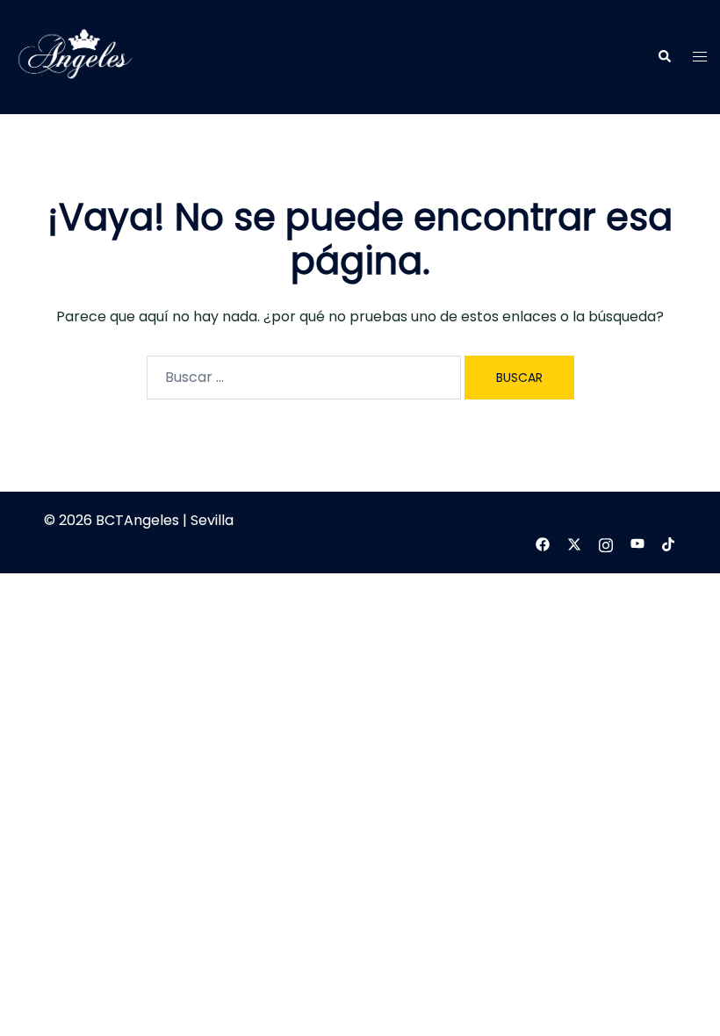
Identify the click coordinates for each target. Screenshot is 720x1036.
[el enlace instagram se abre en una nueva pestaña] (606, 544)
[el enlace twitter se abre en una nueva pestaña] (574, 544)
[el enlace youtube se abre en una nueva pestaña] (637, 544)
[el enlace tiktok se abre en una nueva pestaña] (669, 544)
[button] (664, 57)
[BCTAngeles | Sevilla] (75, 56)
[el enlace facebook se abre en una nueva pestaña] (543, 544)
